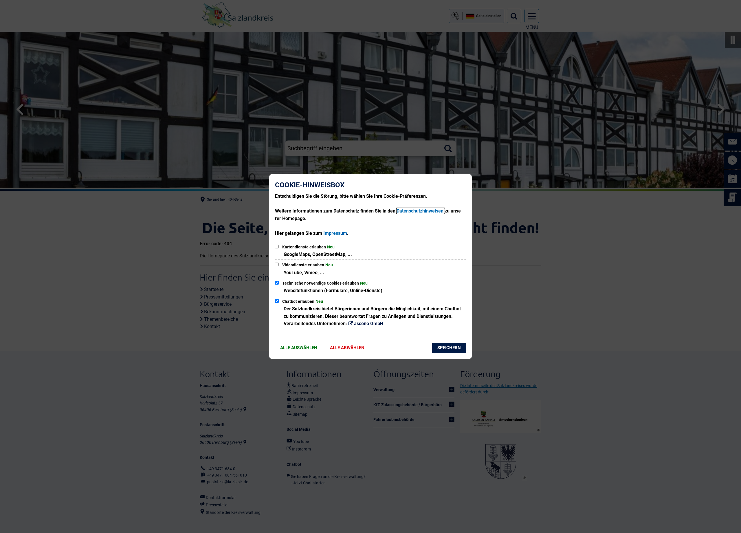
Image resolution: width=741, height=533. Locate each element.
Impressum (335, 233)
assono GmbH (368, 323)
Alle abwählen (347, 347)
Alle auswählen (298, 347)
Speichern (449, 347)
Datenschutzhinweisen (421, 211)
